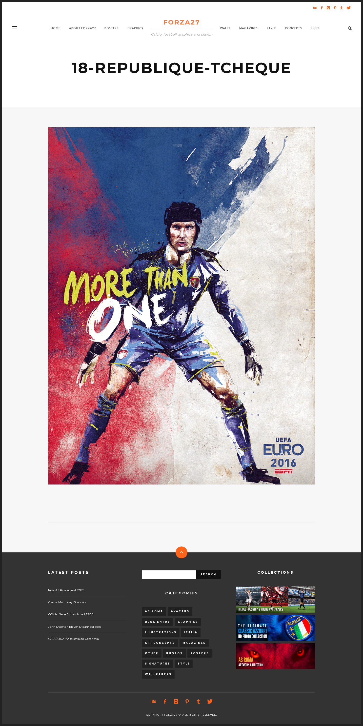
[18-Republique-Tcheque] (173, 306)
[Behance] (315, 8)
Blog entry (157, 622)
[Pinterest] (335, 8)
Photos (174, 653)
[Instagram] (328, 8)
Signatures (157, 663)
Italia (191, 632)
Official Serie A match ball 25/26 (70, 614)
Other (152, 653)
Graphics (188, 622)
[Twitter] (348, 8)
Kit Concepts (160, 643)
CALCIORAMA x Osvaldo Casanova (73, 639)
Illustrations (161, 632)
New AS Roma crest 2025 (66, 590)
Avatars (180, 611)
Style (184, 663)
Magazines (194, 643)
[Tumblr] (341, 8)
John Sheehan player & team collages (74, 626)
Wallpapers (158, 674)
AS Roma (154, 611)
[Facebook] (321, 8)
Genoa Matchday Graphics (67, 602)
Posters (199, 653)
